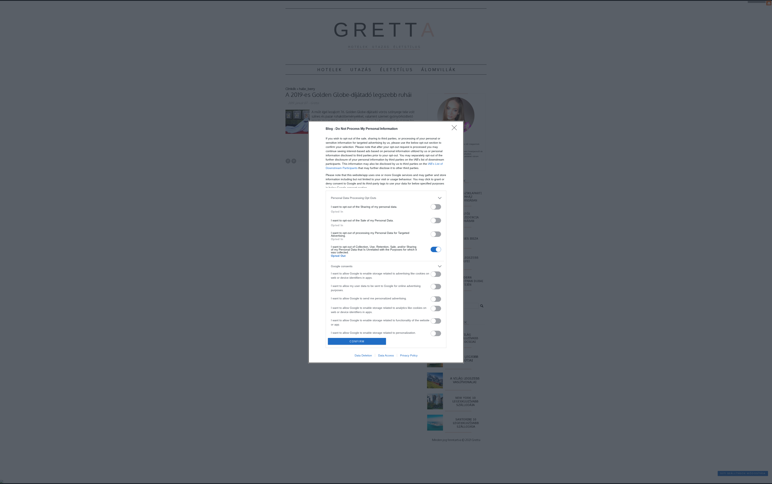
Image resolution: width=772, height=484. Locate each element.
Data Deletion (363, 355)
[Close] (455, 129)
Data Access (386, 355)
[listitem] (386, 198)
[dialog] (386, 242)
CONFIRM (357, 341)
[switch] (436, 207)
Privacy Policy (409, 355)
